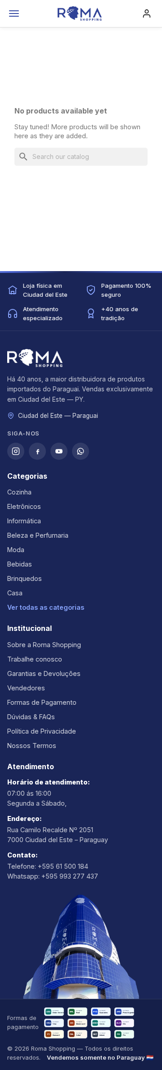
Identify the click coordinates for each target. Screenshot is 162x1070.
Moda (15, 549)
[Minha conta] (147, 14)
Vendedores (26, 688)
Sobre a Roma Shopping (44, 644)
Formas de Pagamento (41, 702)
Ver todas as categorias (45, 607)
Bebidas (19, 564)
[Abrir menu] (14, 13)
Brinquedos (24, 578)
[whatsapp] (80, 451)
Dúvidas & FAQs (31, 717)
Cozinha (19, 492)
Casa (14, 593)
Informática (24, 521)
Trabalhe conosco (34, 659)
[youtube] (59, 451)
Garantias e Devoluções (44, 673)
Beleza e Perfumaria (37, 535)
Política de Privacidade (41, 731)
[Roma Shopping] (80, 13)
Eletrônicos (24, 506)
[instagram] (15, 451)
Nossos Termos (31, 745)
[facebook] (37, 451)
